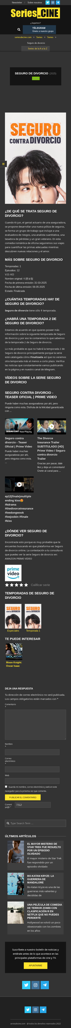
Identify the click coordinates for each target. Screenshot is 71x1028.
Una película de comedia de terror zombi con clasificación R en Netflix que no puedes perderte (44, 911)
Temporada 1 (33, 630)
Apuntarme (35, 965)
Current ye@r (8, 805)
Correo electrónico (9, 761)
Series (36, 78)
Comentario (9, 705)
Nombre (9, 745)
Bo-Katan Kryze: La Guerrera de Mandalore (40, 879)
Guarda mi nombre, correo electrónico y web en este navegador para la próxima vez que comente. (31, 789)
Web (7, 775)
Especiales (13, 630)
